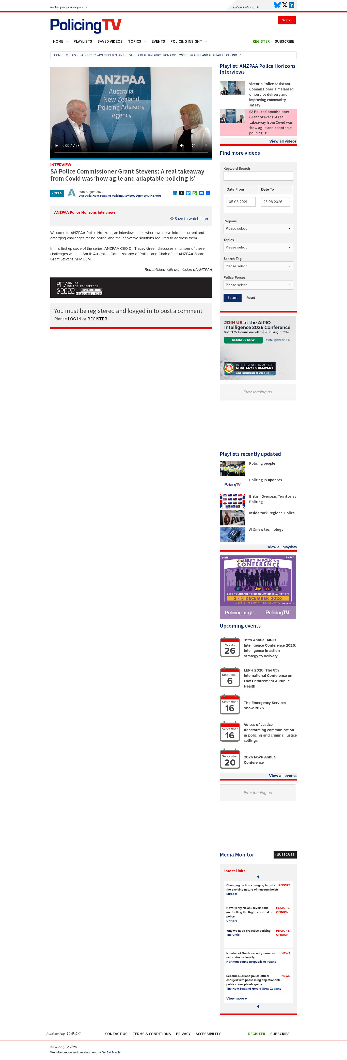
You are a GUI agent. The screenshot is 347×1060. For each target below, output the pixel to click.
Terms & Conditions (152, 1033)
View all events (283, 775)
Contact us (116, 1033)
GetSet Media (111, 1052)
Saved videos (110, 41)
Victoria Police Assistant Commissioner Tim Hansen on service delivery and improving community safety (271, 94)
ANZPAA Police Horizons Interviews (85, 212)
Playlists (83, 41)
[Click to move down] (258, 1007)
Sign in (287, 20)
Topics (134, 41)
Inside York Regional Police (272, 512)
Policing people (262, 463)
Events (158, 41)
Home (58, 41)
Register (261, 41)
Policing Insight (186, 41)
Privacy (183, 1033)
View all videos (283, 141)
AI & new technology (266, 529)
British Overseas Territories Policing (272, 499)
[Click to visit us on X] (285, 5)
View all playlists (282, 547)
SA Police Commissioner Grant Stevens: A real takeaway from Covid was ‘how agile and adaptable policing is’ (271, 122)
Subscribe (284, 41)
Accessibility (208, 1033)
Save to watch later (191, 218)
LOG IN (74, 319)
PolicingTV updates (265, 479)
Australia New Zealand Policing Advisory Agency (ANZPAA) (120, 195)
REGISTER (97, 319)
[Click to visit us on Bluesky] (277, 5)
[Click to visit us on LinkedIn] (291, 5)
